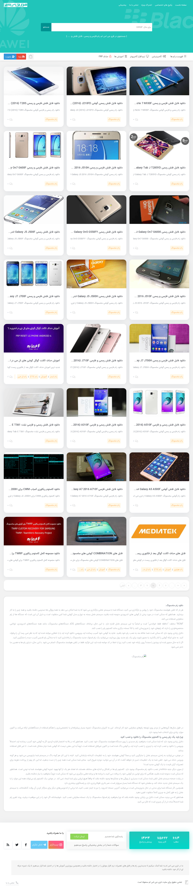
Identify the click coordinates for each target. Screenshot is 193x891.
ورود (19, 56)
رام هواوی (178, 569)
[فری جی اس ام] (15, 5)
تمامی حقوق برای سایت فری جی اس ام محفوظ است (160, 882)
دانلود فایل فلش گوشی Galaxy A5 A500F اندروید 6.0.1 (155, 489)
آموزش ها (119, 57)
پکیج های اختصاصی (163, 5)
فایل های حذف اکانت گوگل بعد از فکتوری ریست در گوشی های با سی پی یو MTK (142, 553)
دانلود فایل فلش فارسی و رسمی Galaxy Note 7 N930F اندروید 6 (150, 103)
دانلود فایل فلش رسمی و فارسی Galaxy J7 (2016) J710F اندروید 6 (86, 361)
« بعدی (184, 586)
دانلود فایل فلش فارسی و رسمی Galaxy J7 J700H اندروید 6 (153, 361)
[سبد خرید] (31, 56)
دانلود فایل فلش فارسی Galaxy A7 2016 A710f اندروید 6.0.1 (89, 489)
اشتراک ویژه (146, 5)
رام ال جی (22, 377)
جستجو (46, 27)
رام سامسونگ (177, 119)
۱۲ (141, 586)
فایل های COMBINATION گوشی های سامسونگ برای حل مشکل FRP (85, 553)
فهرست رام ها (176, 57)
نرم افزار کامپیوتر (137, 57)
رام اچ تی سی (77, 569)
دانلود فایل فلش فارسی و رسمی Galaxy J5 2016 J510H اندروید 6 (87, 168)
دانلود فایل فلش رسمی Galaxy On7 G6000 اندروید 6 (156, 232)
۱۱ (147, 586)
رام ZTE (34, 377)
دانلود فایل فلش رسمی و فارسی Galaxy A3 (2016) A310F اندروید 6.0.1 (83, 425)
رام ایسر (53, 377)
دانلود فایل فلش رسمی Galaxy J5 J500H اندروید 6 (95, 296)
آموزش (44, 377)
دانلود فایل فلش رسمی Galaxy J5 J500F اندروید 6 (32, 232)
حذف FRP (104, 57)
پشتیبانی (122, 5)
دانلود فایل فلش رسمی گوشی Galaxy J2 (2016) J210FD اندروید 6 (86, 103)
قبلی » (122, 586)
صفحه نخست (181, 5)
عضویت (8, 57)
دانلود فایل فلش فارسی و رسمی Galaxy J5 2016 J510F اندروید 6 (149, 296)
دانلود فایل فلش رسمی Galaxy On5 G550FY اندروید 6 (93, 232)
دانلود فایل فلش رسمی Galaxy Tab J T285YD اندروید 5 (154, 168)
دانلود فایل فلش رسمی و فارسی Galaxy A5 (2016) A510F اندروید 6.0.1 (146, 425)
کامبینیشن (157, 57)
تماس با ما (133, 5)
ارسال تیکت (79, 836)
